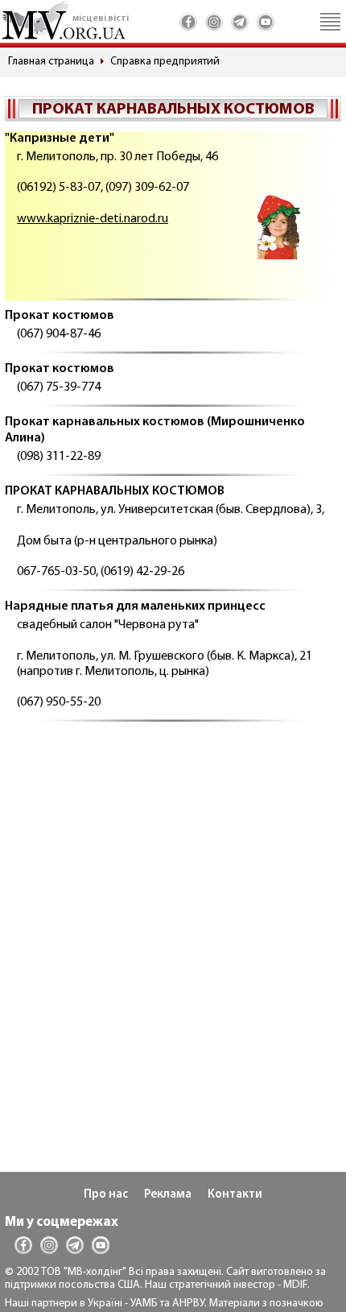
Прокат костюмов (59, 315)
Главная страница (51, 62)
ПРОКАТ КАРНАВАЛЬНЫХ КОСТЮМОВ (114, 491)
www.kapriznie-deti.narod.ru (92, 219)
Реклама (168, 1195)
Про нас (106, 1195)
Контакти (235, 1195)
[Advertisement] (173, 916)
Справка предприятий (165, 62)
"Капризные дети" (59, 138)
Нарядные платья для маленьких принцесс (135, 606)
